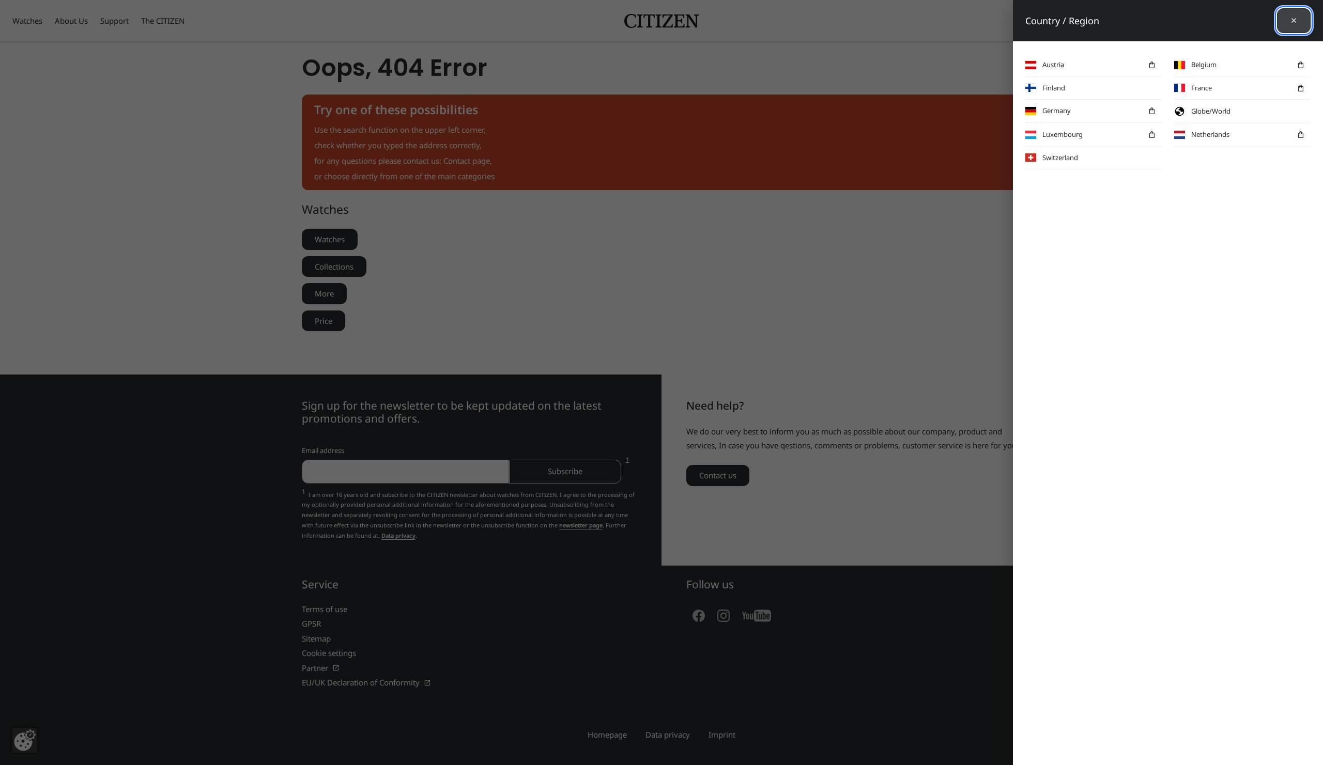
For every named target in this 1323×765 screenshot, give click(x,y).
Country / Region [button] (1062, 20)
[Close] (1294, 20)
